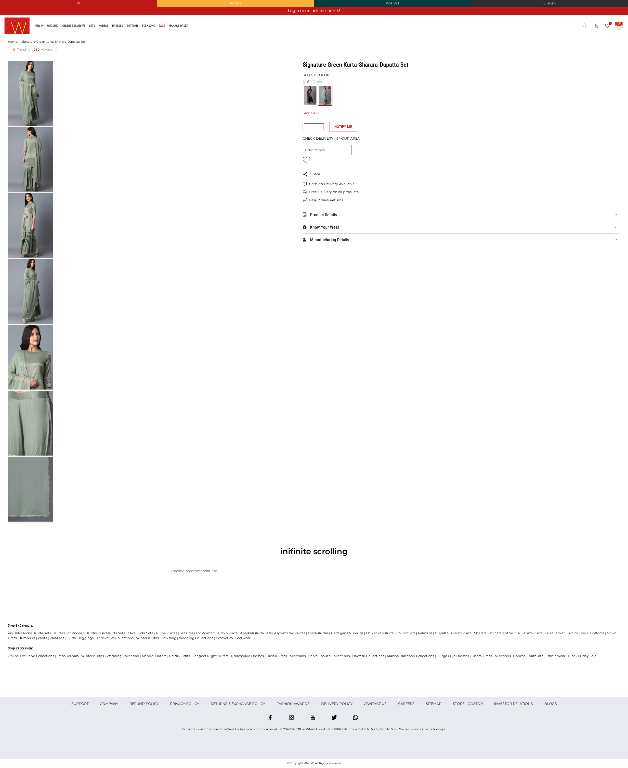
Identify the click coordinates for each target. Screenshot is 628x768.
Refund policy (144, 703)
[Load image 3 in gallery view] (30, 225)
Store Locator (468, 703)
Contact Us (375, 703)
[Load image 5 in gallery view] (30, 357)
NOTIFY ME (343, 127)
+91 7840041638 (289, 729)
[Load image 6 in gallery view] (30, 423)
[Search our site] (584, 26)
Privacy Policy (184, 703)
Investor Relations (513, 703)
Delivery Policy (337, 703)
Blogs (550, 703)
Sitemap (433, 703)
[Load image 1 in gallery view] (30, 93)
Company (109, 703)
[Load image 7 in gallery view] (30, 489)
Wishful (392, 3)
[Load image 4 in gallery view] (30, 291)
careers (406, 703)
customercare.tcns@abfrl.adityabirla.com (229, 729)
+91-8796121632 (337, 729)
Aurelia (236, 3)
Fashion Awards (293, 703)
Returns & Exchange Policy (238, 703)
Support (80, 703)
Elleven (549, 3)
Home (12, 41)
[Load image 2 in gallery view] (30, 159)
